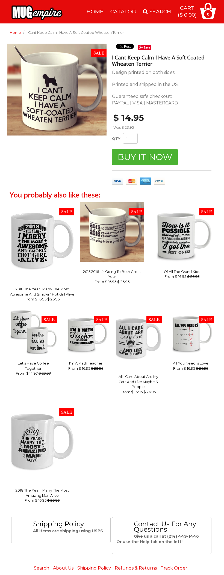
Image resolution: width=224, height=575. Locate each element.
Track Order (174, 568)
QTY (116, 138)
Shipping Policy (94, 568)
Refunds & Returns (136, 568)
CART (187, 11)
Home (95, 11)
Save (146, 47)
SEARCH (159, 11)
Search (41, 568)
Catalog (123, 11)
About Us (63, 568)
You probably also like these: (55, 194)
